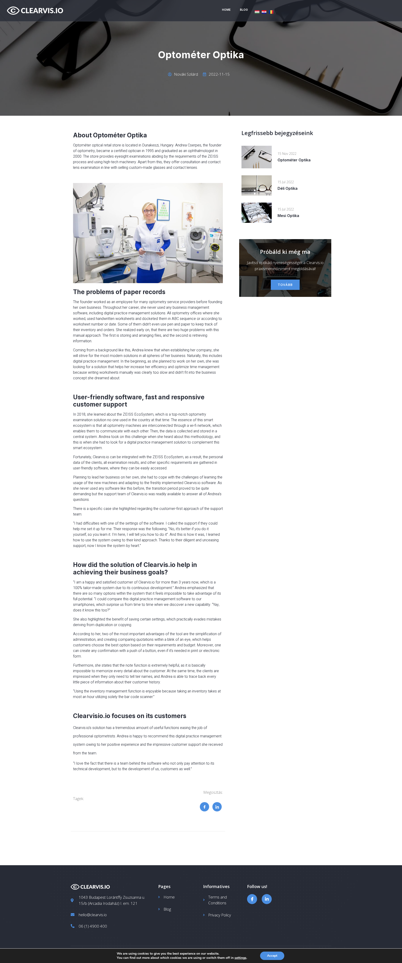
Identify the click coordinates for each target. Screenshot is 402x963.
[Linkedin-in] (267, 899)
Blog (244, 9)
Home (226, 9)
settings (240, 958)
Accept (272, 955)
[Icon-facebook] (252, 899)
